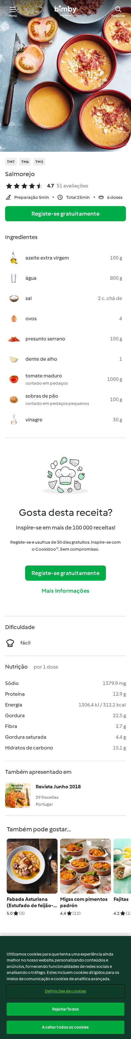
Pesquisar (118, 16)
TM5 (39, 162)
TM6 (25, 162)
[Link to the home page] (65, 11)
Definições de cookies (65, 991)
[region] (65, 987)
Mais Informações (65, 590)
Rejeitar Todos (65, 1009)
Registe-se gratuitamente (65, 213)
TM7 (11, 162)
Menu (13, 16)
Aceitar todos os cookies (65, 1027)
